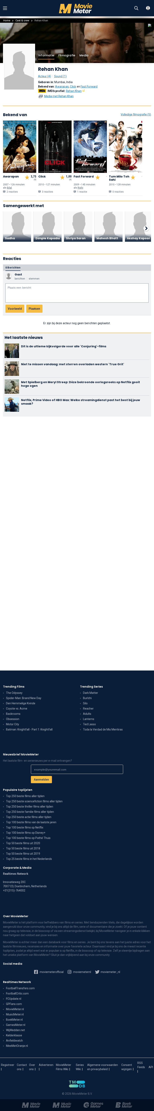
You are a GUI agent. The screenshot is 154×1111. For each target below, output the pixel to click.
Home (6, 20)
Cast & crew (22, 20)
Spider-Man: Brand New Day (23, 698)
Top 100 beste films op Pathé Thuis (28, 838)
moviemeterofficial (51, 972)
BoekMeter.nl (14, 1019)
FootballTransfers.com (20, 988)
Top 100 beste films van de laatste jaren (31, 822)
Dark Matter (90, 692)
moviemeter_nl (110, 972)
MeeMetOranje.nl (17, 1045)
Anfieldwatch (14, 1040)
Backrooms (13, 713)
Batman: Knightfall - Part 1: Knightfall (29, 729)
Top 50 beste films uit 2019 (23, 853)
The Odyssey (14, 692)
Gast (18, 274)
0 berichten (12, 267)
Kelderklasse (14, 1035)
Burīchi (87, 698)
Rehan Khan (74, 91)
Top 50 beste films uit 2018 (23, 848)
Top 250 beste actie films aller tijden (28, 817)
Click (73, 86)
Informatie (46, 55)
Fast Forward (89, 86)
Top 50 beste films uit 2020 (23, 843)
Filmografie (66, 55)
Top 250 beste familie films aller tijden (30, 811)
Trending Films (13, 687)
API (151, 1067)
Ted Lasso (89, 724)
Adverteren (46, 1065)
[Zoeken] (136, 8)
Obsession (12, 719)
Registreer (7, 1065)
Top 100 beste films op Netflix (24, 827)
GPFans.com (14, 1004)
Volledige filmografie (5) (136, 114)
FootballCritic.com (17, 993)
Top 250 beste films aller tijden (25, 796)
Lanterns (88, 719)
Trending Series (91, 687)
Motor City (12, 724)
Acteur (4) (44, 76)
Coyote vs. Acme (16, 708)
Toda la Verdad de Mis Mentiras (103, 729)
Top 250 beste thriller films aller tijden (29, 806)
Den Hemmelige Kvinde (20, 703)
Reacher (88, 708)
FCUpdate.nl (13, 998)
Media (83, 55)
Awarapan (62, 86)
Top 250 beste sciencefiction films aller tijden (34, 801)
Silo (85, 703)
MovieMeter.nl (15, 1009)
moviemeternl (82, 972)
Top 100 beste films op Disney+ (25, 832)
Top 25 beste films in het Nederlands (29, 858)
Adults (87, 713)
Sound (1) (60, 76)
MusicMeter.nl (15, 1014)
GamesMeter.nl (15, 1024)
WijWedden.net (15, 1030)
